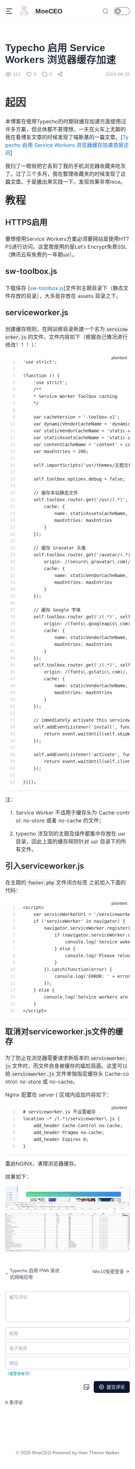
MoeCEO (41, 1452)
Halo (83, 1452)
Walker (112, 1452)
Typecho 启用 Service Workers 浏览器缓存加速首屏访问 (67, 145)
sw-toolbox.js (47, 288)
